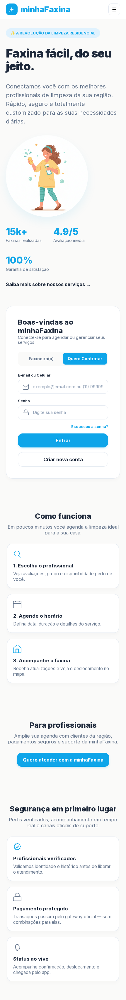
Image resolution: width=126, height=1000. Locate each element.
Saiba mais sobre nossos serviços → (48, 284)
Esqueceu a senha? (89, 426)
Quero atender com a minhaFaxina (63, 760)
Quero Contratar (85, 358)
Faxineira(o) (41, 358)
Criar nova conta (63, 459)
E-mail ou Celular (34, 375)
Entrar (63, 440)
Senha (24, 400)
